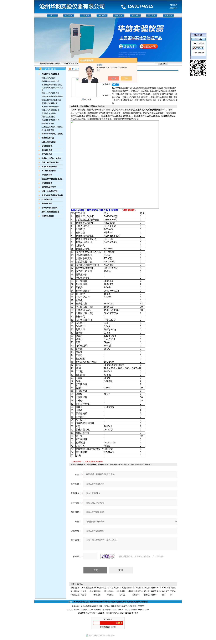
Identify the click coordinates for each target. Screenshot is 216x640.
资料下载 (135, 15)
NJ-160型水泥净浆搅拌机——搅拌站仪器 (99, 591)
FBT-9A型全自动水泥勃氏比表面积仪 (137, 591)
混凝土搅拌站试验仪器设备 (52, 85)
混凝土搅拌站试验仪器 (50, 93)
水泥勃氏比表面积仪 (147, 591)
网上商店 (151, 15)
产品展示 (85, 15)
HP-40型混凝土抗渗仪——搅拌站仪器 (87, 591)
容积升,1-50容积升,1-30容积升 (156, 591)
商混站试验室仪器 (49, 117)
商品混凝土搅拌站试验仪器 (52, 96)
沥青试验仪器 (104, 602)
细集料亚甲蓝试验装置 (50, 120)
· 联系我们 (173, 8)
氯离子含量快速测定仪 (50, 107)
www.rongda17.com (141, 610)
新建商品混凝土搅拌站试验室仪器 (75, 591)
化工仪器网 (108, 619)
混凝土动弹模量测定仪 (50, 110)
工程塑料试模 (93, 602)
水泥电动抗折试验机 (118, 602)
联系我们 (168, 15)
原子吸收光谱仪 (48, 123)
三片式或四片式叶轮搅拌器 (52, 127)
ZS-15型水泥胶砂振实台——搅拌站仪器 (113, 591)
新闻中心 (102, 15)
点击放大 (87, 99)
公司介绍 (68, 15)
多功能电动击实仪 (81, 602)
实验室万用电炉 (173, 591)
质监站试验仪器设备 (49, 103)
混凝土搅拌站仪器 (49, 78)
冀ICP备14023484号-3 (129, 613)
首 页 (52, 15)
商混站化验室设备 (49, 113)
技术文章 (118, 15)
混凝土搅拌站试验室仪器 (51, 100)
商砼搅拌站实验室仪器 (50, 81)
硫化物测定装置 (48, 130)
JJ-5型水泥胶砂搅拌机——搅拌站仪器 (126, 591)
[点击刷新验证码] (107, 556)
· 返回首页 (173, 5)
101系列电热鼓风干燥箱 (166, 591)
